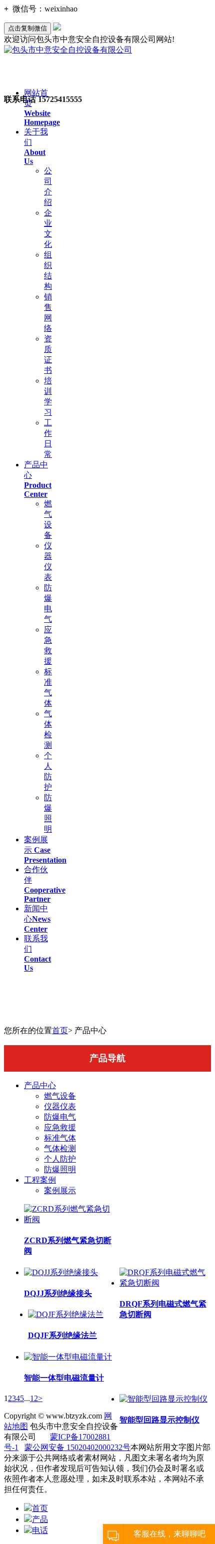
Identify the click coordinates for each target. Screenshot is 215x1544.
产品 (40, 1519)
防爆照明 (60, 1169)
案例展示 (45, 849)
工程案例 (40, 1180)
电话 (40, 1530)
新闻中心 (37, 918)
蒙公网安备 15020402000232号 (77, 1447)
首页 (60, 1030)
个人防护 (60, 1159)
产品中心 (40, 1085)
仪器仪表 (60, 1106)
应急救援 (60, 1127)
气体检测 (60, 1148)
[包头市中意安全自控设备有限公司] (68, 49)
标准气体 (60, 1138)
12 (34, 1398)
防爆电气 (60, 1117)
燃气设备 (60, 1096)
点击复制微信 (27, 28)
